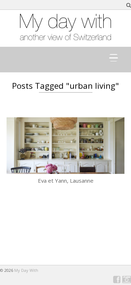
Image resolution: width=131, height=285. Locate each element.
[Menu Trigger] (113, 57)
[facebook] (116, 279)
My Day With (26, 270)
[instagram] (126, 279)
